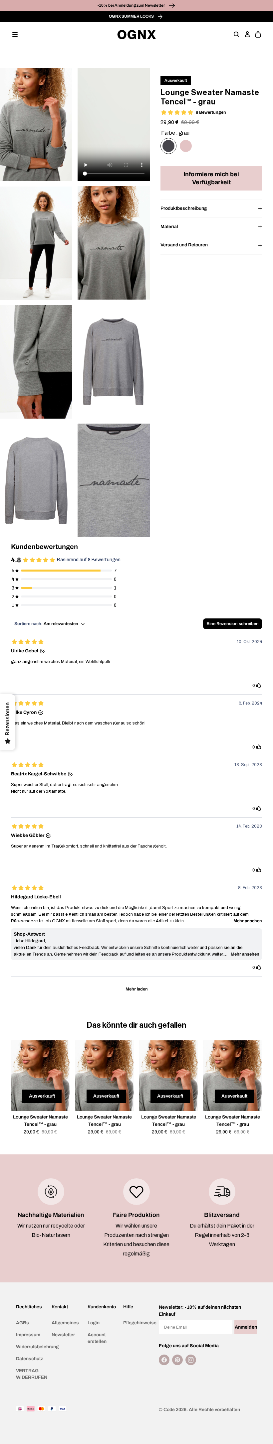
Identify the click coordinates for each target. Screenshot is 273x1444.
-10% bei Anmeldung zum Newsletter (131, 5)
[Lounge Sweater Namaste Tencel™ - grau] (168, 146)
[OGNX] (136, 34)
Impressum (28, 1334)
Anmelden (246, 1327)
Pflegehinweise (138, 1322)
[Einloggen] (247, 35)
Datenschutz (29, 1358)
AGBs (22, 1322)
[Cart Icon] (258, 35)
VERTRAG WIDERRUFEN (31, 1374)
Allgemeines (65, 1322)
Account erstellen (97, 1338)
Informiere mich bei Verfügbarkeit (211, 178)
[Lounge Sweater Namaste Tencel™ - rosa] (186, 146)
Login (94, 1322)
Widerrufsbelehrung (31, 1346)
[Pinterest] (177, 1360)
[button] (15, 35)
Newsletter (63, 1334)
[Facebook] (164, 1360)
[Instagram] (190, 1360)
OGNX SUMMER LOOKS (131, 16)
